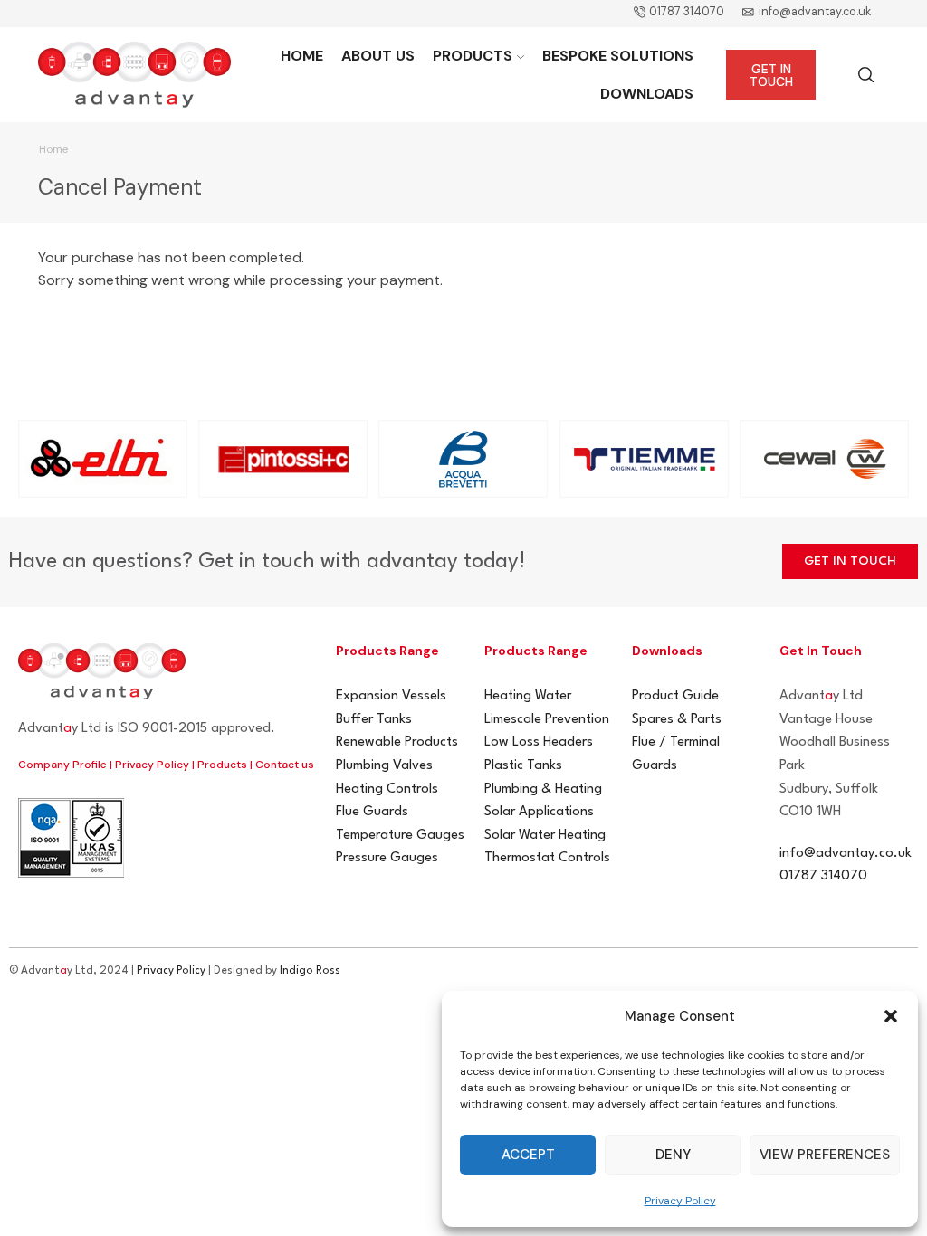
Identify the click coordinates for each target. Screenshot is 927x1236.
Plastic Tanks (523, 766)
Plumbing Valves (384, 766)
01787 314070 (823, 876)
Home (302, 55)
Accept (528, 1155)
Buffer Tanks (374, 720)
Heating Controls (387, 789)
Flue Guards (372, 812)
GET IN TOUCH (771, 75)
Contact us (284, 764)
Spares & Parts (677, 720)
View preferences (825, 1155)
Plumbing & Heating (543, 789)
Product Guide (675, 696)
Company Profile (62, 764)
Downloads (646, 93)
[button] (891, 1016)
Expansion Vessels (391, 696)
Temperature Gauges (400, 835)
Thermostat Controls (547, 858)
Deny (673, 1155)
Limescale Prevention (546, 720)
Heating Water (527, 696)
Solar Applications (539, 812)
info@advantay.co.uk (845, 853)
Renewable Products (397, 742)
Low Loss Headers (538, 742)
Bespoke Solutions (617, 55)
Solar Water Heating (545, 835)
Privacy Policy (680, 1200)
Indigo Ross (310, 970)
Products (472, 55)
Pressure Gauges (387, 858)
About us (378, 55)
